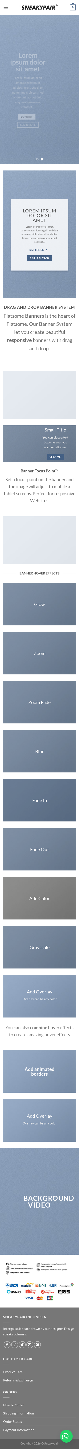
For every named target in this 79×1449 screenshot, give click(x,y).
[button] (66, 1436)
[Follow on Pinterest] (37, 1344)
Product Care (13, 1372)
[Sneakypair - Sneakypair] (40, 7)
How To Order (13, 1405)
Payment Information (18, 1430)
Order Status (12, 1421)
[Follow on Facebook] (7, 1344)
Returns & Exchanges (18, 1380)
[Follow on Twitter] (22, 1344)
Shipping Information (18, 1413)
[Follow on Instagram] (14, 1344)
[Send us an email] (29, 1344)
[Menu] (5, 7)
